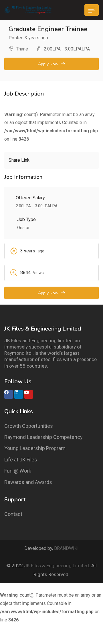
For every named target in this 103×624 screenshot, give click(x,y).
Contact (13, 514)
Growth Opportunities (28, 426)
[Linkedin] (18, 394)
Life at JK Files (20, 460)
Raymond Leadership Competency (43, 437)
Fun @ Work (17, 471)
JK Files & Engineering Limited (56, 565)
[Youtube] (28, 394)
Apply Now (48, 64)
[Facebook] (8, 394)
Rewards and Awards (28, 482)
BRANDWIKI (66, 548)
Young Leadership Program (35, 448)
